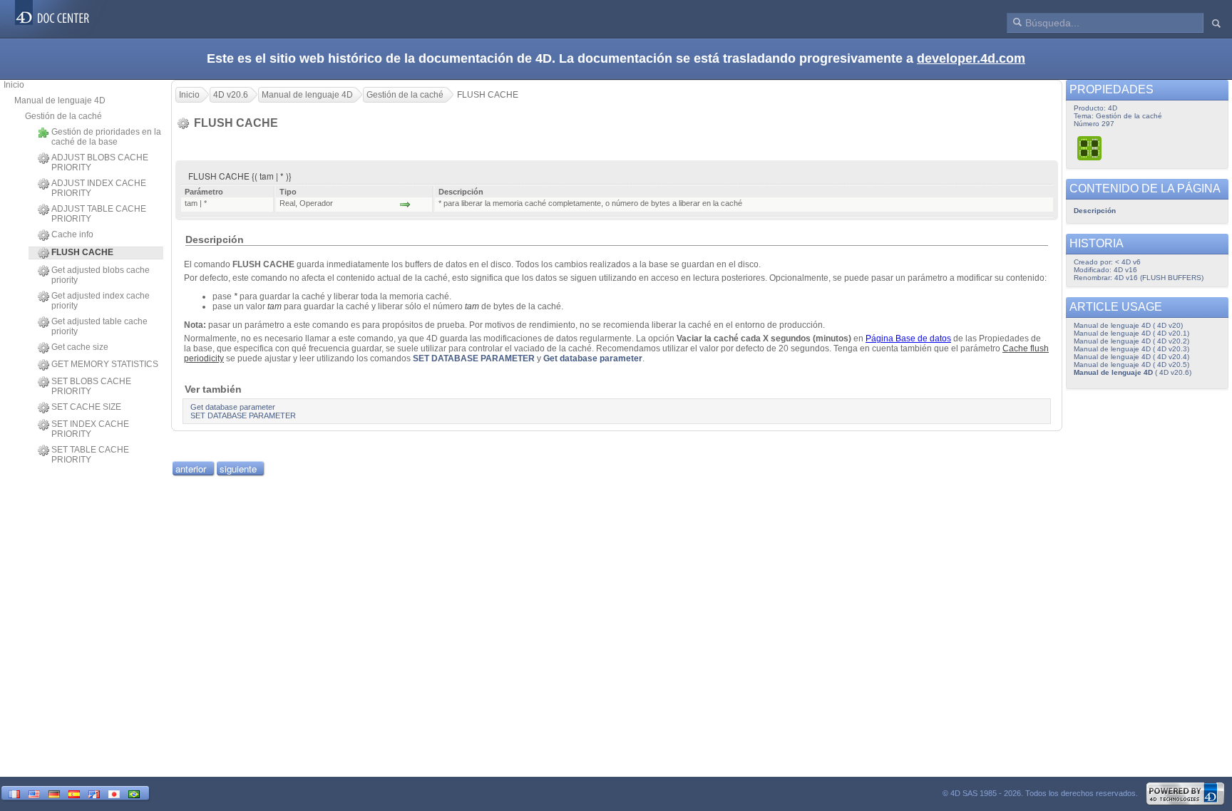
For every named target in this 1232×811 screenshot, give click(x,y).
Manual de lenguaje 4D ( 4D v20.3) (1131, 349)
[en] (34, 793)
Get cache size (79, 347)
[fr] (14, 793)
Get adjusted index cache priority (100, 301)
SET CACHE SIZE (86, 407)
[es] (74, 793)
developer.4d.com (971, 58)
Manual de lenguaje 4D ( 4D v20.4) (1131, 357)
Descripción (1095, 211)
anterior (190, 468)
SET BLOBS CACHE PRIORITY (91, 386)
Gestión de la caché (63, 116)
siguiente (238, 468)
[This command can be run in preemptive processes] (1090, 148)
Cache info (72, 234)
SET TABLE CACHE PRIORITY (90, 455)
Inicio (14, 85)
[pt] (134, 793)
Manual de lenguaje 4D (60, 100)
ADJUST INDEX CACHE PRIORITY (98, 188)
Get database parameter (592, 358)
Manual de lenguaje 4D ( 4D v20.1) (1131, 333)
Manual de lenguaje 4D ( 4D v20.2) (1131, 341)
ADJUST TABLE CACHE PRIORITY (98, 214)
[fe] (94, 793)
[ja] (114, 793)
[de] (54, 793)
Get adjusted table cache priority (99, 326)
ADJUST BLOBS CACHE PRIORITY (99, 162)
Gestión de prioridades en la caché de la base (106, 137)
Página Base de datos (908, 338)
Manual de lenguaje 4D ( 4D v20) (1128, 325)
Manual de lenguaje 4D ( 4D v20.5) (1131, 364)
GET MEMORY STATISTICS (104, 364)
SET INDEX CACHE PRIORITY (90, 429)
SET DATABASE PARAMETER (474, 358)
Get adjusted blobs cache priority (100, 275)
